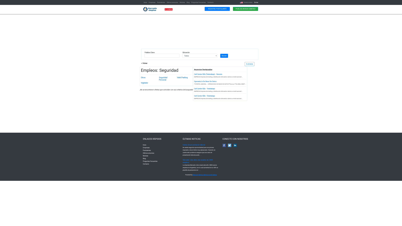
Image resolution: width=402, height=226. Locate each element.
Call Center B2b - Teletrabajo (204, 89)
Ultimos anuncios (172, 2)
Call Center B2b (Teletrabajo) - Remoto (208, 74)
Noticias (182, 2)
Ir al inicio (249, 64)
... (201, 155)
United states (248, 2)
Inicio (145, 2)
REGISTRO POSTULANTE (217, 9)
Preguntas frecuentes (198, 2)
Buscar (224, 56)
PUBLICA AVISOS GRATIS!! (246, 9)
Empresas (152, 2)
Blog (188, 2)
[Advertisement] (201, 29)
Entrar (256, 2)
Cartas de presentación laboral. (194, 145)
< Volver (144, 63)
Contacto (210, 2)
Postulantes (161, 2)
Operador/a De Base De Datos (205, 81)
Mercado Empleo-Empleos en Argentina (205, 175)
